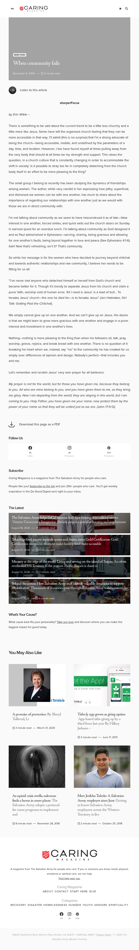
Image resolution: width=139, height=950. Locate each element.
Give (92, 891)
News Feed (19, 55)
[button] (12, 8)
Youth (88, 905)
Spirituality (119, 905)
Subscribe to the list (42, 486)
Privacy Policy (103, 934)
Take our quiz (65, 622)
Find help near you (69, 878)
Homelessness (55, 905)
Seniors (100, 905)
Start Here (79, 891)
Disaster (35, 905)
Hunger (75, 905)
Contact (62, 891)
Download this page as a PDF (39, 424)
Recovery (18, 905)
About (48, 891)
